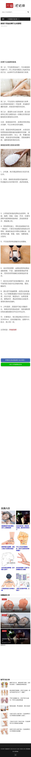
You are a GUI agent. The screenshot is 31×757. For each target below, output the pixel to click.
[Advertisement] (15, 46)
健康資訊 (5, 26)
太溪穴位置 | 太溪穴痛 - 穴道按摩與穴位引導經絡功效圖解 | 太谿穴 (20, 714)
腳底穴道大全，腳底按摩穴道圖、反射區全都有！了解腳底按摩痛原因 (20, 683)
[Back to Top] (15, 755)
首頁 (3, 19)
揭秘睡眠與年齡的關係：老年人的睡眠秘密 (13, 625)
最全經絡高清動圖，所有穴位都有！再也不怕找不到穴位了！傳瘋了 (20, 691)
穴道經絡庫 (7, 749)
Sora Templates (21, 749)
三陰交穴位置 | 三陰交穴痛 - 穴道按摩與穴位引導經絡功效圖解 (20, 722)
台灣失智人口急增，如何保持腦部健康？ (13, 609)
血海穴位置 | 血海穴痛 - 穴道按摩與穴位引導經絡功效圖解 (20, 730)
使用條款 (16, 751)
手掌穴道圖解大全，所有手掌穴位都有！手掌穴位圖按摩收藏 (19, 699)
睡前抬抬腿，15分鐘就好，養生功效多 (20, 706)
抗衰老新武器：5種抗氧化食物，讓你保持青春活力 (15, 639)
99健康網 (12, 330)
